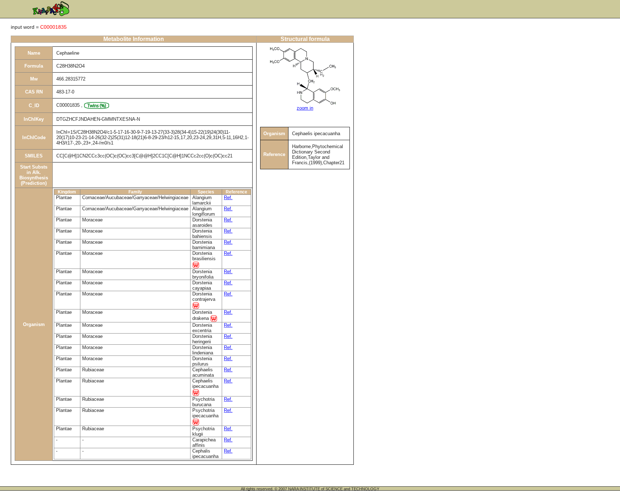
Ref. (228, 197)
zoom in (305, 108)
